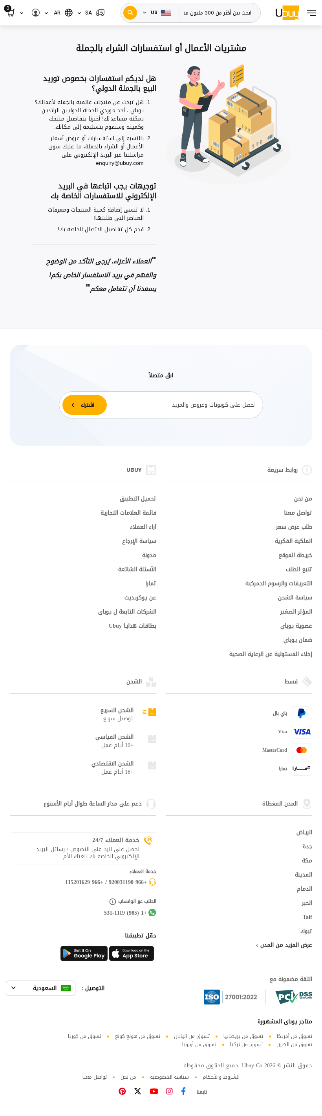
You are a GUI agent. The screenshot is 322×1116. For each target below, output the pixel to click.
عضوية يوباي (296, 626)
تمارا (150, 584)
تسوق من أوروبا (199, 1044)
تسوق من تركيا (246, 1044)
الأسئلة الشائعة (137, 570)
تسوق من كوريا (84, 1036)
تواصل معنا (298, 513)
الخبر (307, 903)
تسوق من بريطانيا (243, 1036)
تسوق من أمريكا (294, 1036)
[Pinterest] (122, 1092)
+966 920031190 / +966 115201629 (106, 883)
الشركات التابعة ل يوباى (127, 612)
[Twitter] (138, 1092)
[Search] (130, 13)
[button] (91, 13)
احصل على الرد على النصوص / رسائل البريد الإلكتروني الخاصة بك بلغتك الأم (87, 853)
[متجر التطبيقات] (132, 956)
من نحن (303, 499)
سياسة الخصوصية (169, 1077)
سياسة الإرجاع (139, 541)
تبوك (306, 932)
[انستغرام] (169, 1092)
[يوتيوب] (153, 1092)
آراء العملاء (143, 527)
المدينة (303, 875)
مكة (307, 861)
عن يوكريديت (140, 598)
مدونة (149, 556)
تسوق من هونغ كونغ (137, 1036)
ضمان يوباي (298, 640)
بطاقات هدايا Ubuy (132, 626)
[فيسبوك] (183, 1092)
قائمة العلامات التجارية (128, 513)
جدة (307, 847)
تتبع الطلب (299, 570)
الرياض (304, 833)
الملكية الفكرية (293, 541)
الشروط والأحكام (221, 1077)
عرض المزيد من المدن (285, 945)
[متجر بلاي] (84, 956)
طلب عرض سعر (294, 527)
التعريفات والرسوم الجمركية (278, 584)
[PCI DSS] (293, 997)
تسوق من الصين (294, 1044)
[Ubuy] (287, 13)
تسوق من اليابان (192, 1036)
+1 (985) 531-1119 (125, 913)
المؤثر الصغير (296, 612)
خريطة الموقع (295, 556)
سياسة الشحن (295, 598)
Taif (307, 917)
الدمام (304, 889)
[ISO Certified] (235, 997)
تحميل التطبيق (138, 499)
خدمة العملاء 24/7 (115, 840)
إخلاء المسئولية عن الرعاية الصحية (270, 654)
